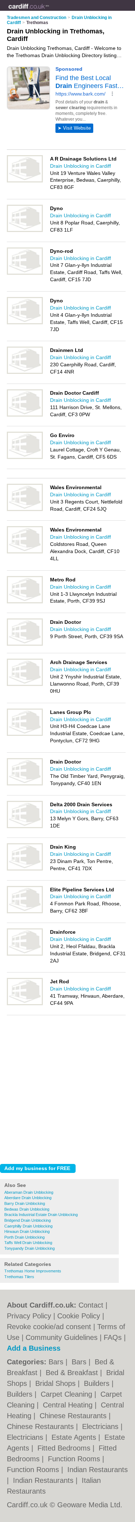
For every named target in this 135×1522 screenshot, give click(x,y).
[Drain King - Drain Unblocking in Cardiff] (25, 869)
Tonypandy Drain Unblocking (29, 1248)
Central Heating (69, 1405)
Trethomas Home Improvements (32, 1271)
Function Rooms (75, 1459)
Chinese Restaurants (74, 1416)
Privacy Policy (29, 1316)
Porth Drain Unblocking (24, 1237)
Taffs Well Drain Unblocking (28, 1242)
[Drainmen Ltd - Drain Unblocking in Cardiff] (25, 372)
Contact (90, 1305)
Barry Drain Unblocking (24, 1203)
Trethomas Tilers (19, 1277)
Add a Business (33, 1348)
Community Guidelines (62, 1337)
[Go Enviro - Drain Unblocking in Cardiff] (25, 457)
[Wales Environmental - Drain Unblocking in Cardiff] (25, 509)
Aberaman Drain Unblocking (28, 1192)
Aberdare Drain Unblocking (27, 1198)
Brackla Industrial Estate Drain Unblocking (41, 1214)
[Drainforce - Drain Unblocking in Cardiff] (25, 954)
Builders (98, 1383)
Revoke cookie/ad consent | (52, 1327)
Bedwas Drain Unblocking (26, 1209)
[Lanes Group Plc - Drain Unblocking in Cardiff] (25, 734)
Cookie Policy (78, 1316)
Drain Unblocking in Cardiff (80, 166)
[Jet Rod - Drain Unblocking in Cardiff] (25, 1003)
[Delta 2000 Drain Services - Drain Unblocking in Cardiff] (25, 826)
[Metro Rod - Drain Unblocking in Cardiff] (25, 601)
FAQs (113, 1337)
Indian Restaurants (97, 1470)
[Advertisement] (67, 1087)
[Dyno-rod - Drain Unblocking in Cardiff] (25, 273)
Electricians (101, 1426)
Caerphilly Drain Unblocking (28, 1226)
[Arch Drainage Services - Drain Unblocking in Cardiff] (25, 684)
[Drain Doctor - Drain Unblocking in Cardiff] (25, 644)
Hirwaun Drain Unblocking (27, 1231)
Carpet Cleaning (67, 1394)
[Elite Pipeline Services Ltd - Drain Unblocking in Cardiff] (25, 911)
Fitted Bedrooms (65, 1448)
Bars (57, 1362)
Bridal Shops (56, 1383)
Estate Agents (74, 1437)
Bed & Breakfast (73, 1373)
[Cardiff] (49, 11)
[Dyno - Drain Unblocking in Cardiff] (25, 230)
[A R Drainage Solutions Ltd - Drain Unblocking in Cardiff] (25, 181)
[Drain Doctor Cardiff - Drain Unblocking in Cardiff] (25, 415)
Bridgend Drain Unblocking (27, 1220)
